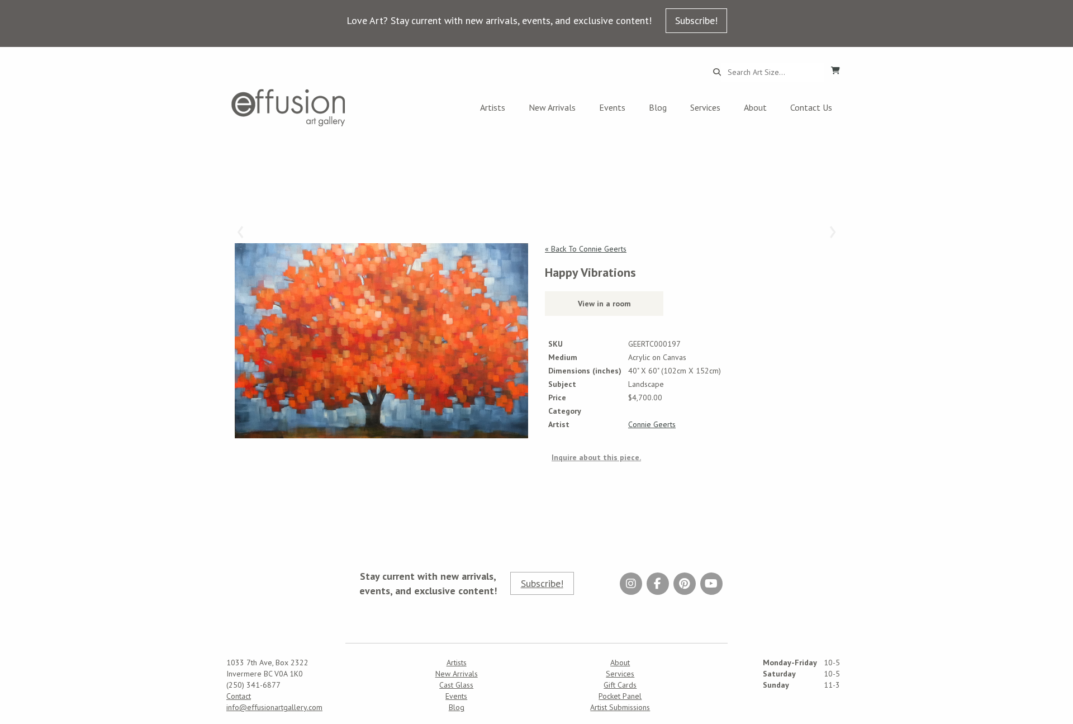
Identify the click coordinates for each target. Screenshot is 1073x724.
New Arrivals (552, 107)
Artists (492, 107)
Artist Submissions (620, 707)
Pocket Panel (620, 696)
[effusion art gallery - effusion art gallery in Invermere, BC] (288, 107)
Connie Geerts (652, 424)
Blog (658, 107)
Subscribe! (696, 20)
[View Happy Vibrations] (381, 340)
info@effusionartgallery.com (274, 707)
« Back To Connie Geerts (585, 249)
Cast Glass (456, 685)
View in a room (604, 304)
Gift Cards (620, 685)
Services (705, 107)
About (755, 107)
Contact (238, 696)
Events (612, 107)
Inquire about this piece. (596, 457)
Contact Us (811, 107)
